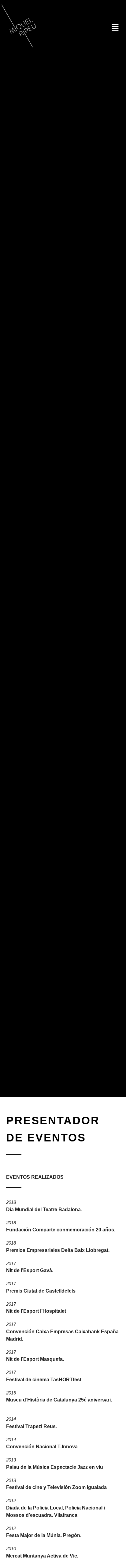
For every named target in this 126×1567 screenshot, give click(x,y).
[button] (115, 28)
